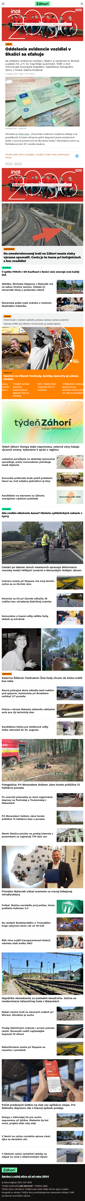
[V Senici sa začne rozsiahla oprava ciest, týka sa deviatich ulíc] (70, 1138)
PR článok (6, 268)
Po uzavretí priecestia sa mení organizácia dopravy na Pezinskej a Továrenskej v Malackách (27, 800)
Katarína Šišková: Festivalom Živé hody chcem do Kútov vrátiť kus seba (42, 679)
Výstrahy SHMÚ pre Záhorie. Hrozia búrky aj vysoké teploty (32, 324)
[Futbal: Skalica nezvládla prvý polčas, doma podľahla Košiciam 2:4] (70, 907)
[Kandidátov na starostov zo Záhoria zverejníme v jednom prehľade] (70, 497)
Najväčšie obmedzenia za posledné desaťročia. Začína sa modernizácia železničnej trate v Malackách (39, 1000)
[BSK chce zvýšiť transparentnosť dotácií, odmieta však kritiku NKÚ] (70, 942)
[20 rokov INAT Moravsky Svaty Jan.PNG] (42, 24)
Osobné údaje (41, 1185)
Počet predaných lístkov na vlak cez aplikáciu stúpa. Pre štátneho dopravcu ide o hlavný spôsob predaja (38, 1106)
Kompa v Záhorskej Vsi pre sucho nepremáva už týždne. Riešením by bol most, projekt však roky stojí (25, 1120)
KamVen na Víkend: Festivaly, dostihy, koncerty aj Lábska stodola (41, 377)
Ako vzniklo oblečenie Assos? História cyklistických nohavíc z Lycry (42, 515)
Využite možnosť (17, 1185)
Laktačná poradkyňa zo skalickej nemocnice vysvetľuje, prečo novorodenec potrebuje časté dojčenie (28, 462)
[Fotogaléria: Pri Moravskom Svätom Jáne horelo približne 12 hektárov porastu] (42, 760)
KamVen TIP (8, 373)
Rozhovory (7, 674)
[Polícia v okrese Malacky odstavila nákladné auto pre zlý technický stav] (70, 711)
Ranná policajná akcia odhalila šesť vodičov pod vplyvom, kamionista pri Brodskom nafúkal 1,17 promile (28, 693)
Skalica (18, 164)
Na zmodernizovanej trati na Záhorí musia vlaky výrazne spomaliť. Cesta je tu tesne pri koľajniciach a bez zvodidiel (42, 257)
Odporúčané (9, 249)
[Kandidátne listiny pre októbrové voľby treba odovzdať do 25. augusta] (70, 728)
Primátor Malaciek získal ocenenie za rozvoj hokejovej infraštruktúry (37, 893)
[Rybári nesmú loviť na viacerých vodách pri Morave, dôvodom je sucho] (70, 1013)
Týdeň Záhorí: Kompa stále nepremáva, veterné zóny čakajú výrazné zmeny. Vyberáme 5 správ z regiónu (40, 448)
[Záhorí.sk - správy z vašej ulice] (42, 3)
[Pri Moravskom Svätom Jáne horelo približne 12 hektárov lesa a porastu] (70, 818)
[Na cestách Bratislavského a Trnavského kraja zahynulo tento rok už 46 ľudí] (70, 924)
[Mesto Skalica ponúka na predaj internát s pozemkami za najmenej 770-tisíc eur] (70, 835)
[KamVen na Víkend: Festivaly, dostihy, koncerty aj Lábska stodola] (42, 348)
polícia (9, 164)
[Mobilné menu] (3, 3)
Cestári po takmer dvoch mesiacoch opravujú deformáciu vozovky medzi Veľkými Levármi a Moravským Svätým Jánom (41, 569)
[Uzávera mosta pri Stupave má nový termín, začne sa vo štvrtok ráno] (70, 583)
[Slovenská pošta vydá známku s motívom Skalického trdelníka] (70, 304)
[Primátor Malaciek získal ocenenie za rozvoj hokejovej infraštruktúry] (42, 867)
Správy (8, 44)
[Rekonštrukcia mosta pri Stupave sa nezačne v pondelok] (70, 1049)
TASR (21, 74)
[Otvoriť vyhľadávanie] (82, 3)
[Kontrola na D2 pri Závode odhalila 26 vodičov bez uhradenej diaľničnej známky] (70, 600)
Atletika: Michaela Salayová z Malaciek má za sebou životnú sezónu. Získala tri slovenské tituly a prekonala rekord (27, 286)
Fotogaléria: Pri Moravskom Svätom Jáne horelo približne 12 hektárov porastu (41, 786)
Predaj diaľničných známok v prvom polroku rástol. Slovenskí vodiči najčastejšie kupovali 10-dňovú (28, 1031)
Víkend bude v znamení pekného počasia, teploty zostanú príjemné (36, 320)
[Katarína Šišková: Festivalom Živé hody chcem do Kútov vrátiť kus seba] (42, 649)
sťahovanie (23, 134)
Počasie (7, 316)
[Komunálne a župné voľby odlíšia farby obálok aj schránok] (70, 618)
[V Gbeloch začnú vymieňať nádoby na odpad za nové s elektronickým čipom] (70, 1155)
